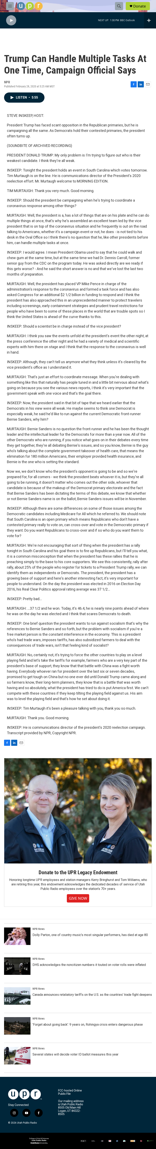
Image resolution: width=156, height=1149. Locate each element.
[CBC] (110, 1141)
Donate (139, 6)
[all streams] (150, 20)
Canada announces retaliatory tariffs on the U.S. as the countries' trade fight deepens (92, 995)
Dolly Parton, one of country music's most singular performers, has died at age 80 (90, 935)
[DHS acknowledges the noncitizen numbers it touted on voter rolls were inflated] (17, 966)
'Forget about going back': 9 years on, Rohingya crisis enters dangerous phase (87, 1024)
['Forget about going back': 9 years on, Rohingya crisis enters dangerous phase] (17, 1026)
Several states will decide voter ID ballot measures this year (75, 1054)
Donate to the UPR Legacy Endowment (78, 872)
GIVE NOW (78, 898)
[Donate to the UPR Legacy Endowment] (78, 811)
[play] (11, 20)
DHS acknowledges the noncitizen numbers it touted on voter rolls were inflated (89, 965)
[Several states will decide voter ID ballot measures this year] (17, 1055)
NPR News (38, 929)
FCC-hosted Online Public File (70, 1092)
